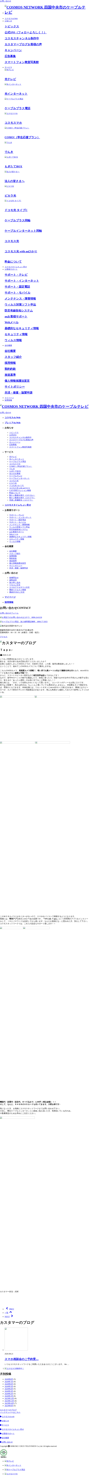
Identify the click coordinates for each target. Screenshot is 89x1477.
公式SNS (12, 435)
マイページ (9, 398)
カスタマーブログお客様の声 (21, 440)
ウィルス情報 (14, 541)
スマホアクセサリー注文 (19, 587)
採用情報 (8, 400)
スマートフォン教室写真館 (20, 447)
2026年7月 (9, 1382)
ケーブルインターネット (19, 478)
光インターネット (16, 459)
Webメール (13, 534)
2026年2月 (9, 1394)
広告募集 (13, 445)
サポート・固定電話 (17, 520)
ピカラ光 (13, 483)
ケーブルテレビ (15, 476)
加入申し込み (14, 582)
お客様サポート (11, 269)
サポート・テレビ (16, 515)
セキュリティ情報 (16, 539)
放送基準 (13, 561)
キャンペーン (14, 442)
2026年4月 (9, 1389)
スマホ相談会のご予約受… (22, 1359)
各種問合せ (14, 578)
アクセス (3, 637)
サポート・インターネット (20, 517)
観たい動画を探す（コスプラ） (22, 498)
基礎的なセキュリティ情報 (20, 537)
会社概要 (8, 345)
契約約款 (13, 558)
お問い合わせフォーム (9, 613)
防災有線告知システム (18, 529)
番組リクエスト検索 (17, 590)
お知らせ (8, 21)
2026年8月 (9, 1379)
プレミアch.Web (13, 422)
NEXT (7, 1317)
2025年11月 (9, 1401)
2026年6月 (9, 1384)
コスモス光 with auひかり (19, 488)
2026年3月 (9, 1391)
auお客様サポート (16, 532)
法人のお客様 (14, 474)
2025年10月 (9, 1403)
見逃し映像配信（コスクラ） (21, 500)
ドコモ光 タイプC (16, 486)
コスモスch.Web (11, 19)
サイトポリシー (15, 566)
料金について (14, 493)
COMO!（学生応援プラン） (20, 466)
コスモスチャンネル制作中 (20, 437)
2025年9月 (9, 1406)
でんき (12, 469)
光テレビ (13, 457)
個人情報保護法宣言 (17, 563)
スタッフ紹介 (14, 554)
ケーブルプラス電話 (17, 461)
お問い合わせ (5, 1)
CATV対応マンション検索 (20, 490)
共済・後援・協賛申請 (18, 568)
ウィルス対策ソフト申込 (19, 527)
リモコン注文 (14, 585)
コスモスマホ (14, 464)
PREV (11, 1309)
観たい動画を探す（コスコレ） (22, 495)
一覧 (6, 1313)
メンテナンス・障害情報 (19, 525)
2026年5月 (9, 1386)
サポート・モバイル (17, 522)
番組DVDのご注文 (17, 592)
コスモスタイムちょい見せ (16, 267)
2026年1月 (9, 1396)
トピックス (14, 433)
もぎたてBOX (15, 471)
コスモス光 (14, 481)
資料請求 (13, 580)
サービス (8, 67)
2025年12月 (9, 1398)
